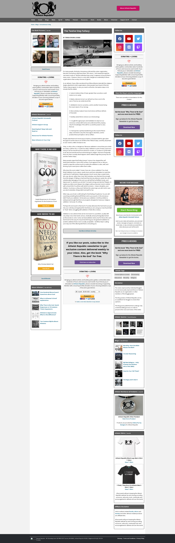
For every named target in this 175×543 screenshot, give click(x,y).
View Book (45, 206)
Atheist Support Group (40, 125)
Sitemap (119, 538)
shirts (136, 511)
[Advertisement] (46, 344)
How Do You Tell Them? (131, 371)
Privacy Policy (140, 538)
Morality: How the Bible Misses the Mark (131, 346)
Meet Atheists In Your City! (41, 140)
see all (49, 114)
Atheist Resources (38, 114)
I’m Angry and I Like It (130, 380)
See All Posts (48, 287)
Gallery (67, 20)
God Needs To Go (45, 214)
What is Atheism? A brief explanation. (48, 299)
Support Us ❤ (124, 20)
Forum (40, 20)
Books (99, 20)
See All (48, 30)
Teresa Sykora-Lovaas (122, 274)
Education (118, 278)
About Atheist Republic (128, 8)
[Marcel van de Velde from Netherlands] (39, 63)
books (131, 511)
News (53, 20)
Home (33, 20)
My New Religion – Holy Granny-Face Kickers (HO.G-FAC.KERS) (131, 364)
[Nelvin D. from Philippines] (39, 47)
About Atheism (37, 287)
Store (92, 20)
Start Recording (129, 210)
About (106, 20)
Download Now (129, 127)
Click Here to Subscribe (87, 262)
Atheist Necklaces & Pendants (126, 392)
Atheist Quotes (120, 317)
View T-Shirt (129, 462)
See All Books (45, 278)
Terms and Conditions (129, 538)
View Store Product (129, 419)
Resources (84, 20)
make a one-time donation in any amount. (88, 301)
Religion (133, 278)
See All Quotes (132, 317)
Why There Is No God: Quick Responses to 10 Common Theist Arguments (49, 307)
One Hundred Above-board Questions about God (49, 293)
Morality (126, 278)
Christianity (135, 274)
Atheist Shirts (120, 433)
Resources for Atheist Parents (42, 135)
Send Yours (46, 69)
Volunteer (114, 20)
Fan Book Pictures (38, 30)
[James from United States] (53, 63)
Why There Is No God (46, 149)
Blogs (47, 20)
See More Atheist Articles (87, 231)
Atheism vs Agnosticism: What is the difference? (48, 314)
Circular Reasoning (129, 354)
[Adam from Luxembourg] (53, 47)
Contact (134, 20)
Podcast (75, 20)
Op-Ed (60, 20)
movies (117, 513)
